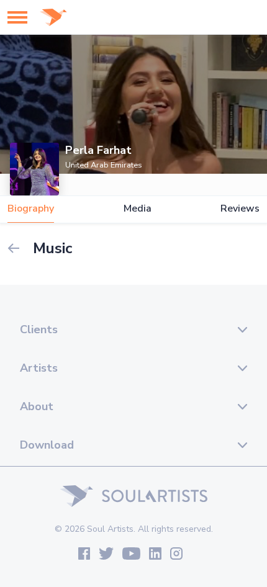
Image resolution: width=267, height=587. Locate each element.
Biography (30, 208)
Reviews (240, 208)
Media (138, 208)
